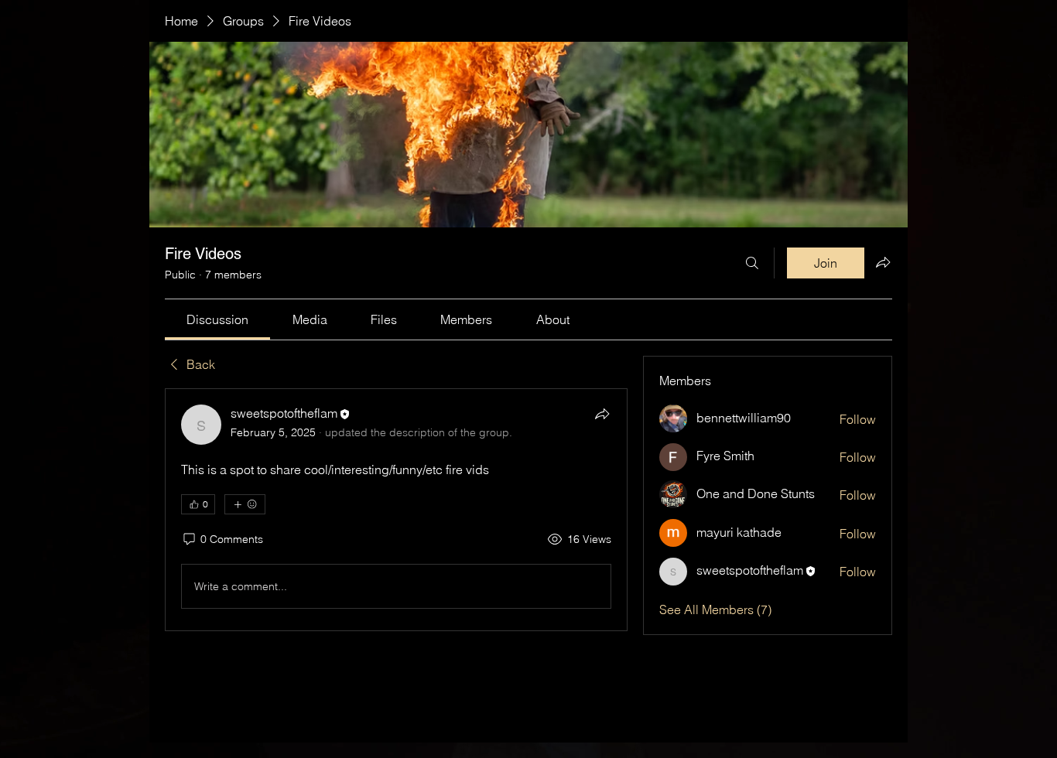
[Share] (602, 414)
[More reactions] (244, 504)
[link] (217, 319)
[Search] (752, 263)
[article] (396, 509)
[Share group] (883, 262)
